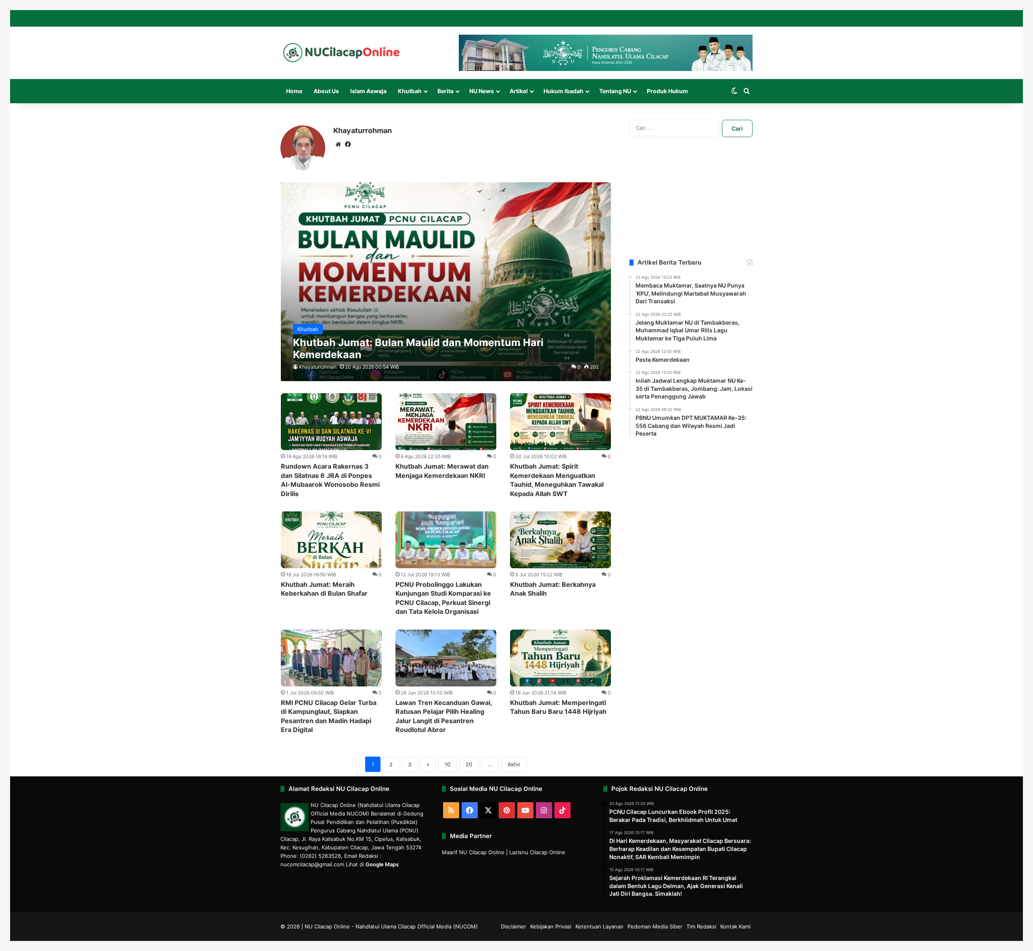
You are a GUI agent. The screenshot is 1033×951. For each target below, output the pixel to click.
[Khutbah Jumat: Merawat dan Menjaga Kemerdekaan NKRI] (445, 421)
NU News (481, 91)
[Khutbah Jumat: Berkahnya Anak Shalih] (560, 539)
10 (447, 764)
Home (294, 91)
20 (469, 764)
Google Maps (382, 864)
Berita (445, 91)
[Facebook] (348, 144)
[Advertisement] (691, 207)
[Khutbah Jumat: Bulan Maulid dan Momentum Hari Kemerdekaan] (446, 281)
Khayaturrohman (362, 130)
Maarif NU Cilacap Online (473, 852)
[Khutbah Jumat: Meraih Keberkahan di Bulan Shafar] (331, 539)
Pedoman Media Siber (654, 926)
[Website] (338, 144)
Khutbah (410, 91)
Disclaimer (513, 926)
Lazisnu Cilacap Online (537, 852)
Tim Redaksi (701, 926)
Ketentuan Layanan (599, 926)
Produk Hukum (667, 91)
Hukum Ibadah (563, 91)
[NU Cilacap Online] (340, 53)
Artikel (519, 91)
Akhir (514, 764)
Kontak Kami (735, 926)
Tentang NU (615, 91)
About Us (326, 91)
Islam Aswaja (368, 91)
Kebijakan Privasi (550, 926)
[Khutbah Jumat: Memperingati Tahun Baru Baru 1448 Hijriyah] (560, 658)
